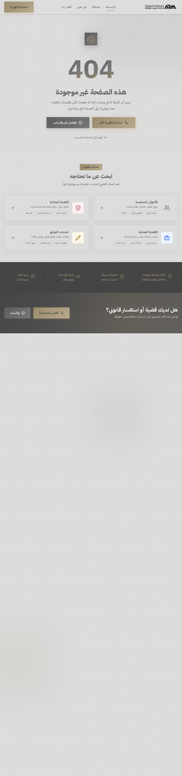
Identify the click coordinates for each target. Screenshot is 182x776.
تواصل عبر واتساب (65, 122)
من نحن (81, 7)
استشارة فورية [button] (19, 7)
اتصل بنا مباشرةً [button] (48, 312)
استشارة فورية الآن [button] (111, 122)
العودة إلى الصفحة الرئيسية (89, 137)
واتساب (15, 312)
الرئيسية (110, 7)
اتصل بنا (66, 7)
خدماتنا (96, 7)
